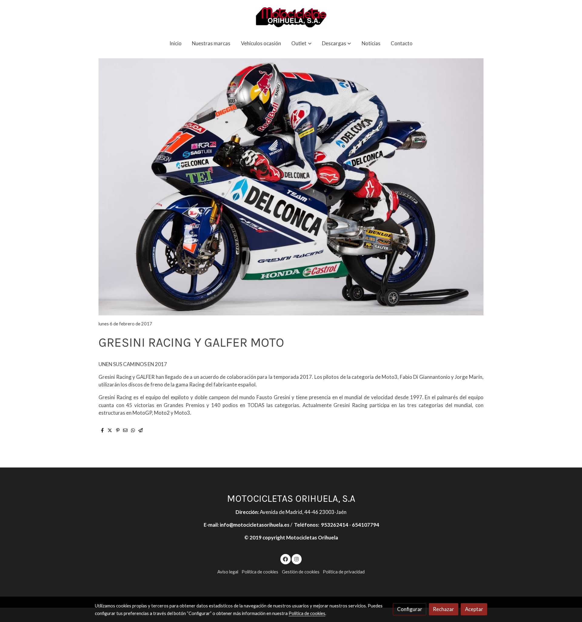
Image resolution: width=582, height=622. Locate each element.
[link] (291, 17)
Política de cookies (260, 571)
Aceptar (474, 609)
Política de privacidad (344, 571)
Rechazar (443, 609)
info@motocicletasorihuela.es (255, 525)
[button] (301, 43)
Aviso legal (227, 571)
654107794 (365, 525)
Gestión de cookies (300, 571)
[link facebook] (285, 558)
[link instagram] (296, 558)
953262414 (334, 525)
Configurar (409, 609)
